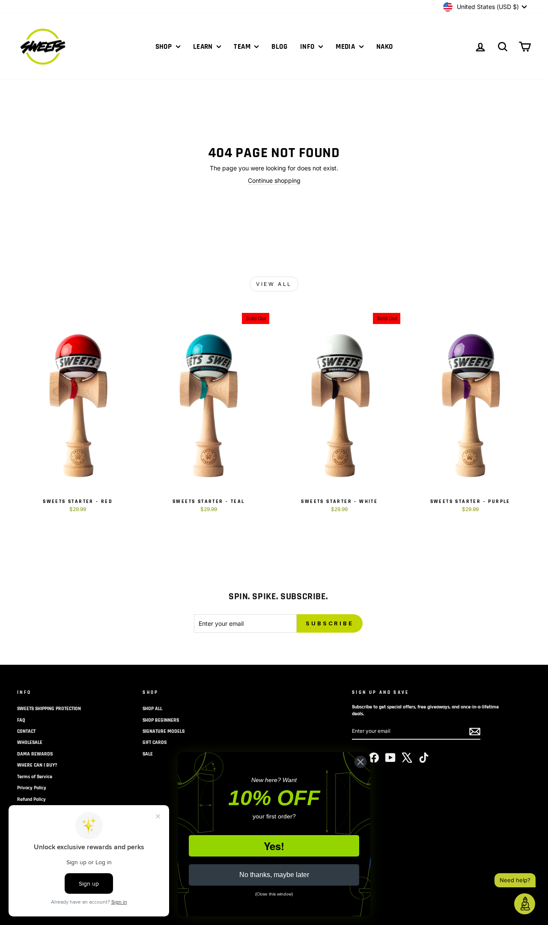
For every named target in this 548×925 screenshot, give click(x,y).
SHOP (164, 46)
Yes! (274, 846)
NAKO (384, 46)
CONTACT (26, 731)
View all (274, 284)
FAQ (21, 720)
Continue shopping (274, 180)
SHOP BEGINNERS (161, 720)
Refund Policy (31, 799)
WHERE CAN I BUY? (37, 765)
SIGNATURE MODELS (164, 731)
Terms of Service (34, 776)
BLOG (279, 46)
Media (346, 46)
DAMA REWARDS (35, 754)
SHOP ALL (152, 708)
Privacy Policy (31, 788)
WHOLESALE (29, 742)
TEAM (243, 46)
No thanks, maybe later (274, 874)
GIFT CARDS (155, 742)
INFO (308, 46)
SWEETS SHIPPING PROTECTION (49, 708)
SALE (148, 754)
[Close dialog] (360, 761)
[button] (524, 903)
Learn (204, 46)
